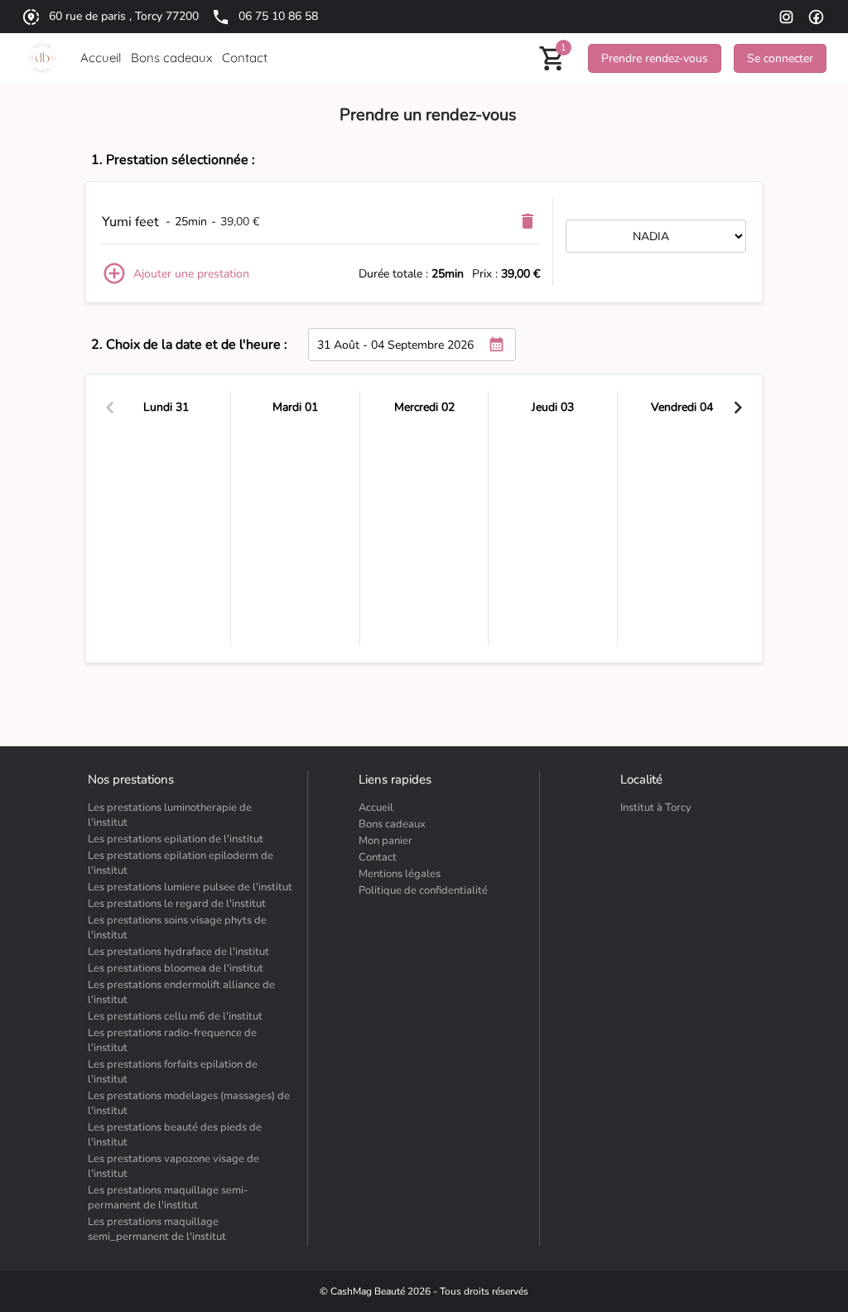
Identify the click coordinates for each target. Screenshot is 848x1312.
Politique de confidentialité (423, 890)
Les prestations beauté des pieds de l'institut (175, 1135)
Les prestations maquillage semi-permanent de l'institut (168, 1198)
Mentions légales (400, 873)
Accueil (376, 807)
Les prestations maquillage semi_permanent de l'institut (157, 1229)
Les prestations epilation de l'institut (175, 839)
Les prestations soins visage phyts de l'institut (177, 928)
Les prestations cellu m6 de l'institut (175, 1016)
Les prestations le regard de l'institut (177, 903)
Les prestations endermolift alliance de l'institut (181, 992)
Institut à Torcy (655, 807)
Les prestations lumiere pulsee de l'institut (190, 887)
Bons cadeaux (392, 824)
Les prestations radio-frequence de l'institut (172, 1040)
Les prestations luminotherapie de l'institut (170, 815)
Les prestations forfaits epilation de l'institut (173, 1072)
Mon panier (385, 840)
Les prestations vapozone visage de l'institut (173, 1166)
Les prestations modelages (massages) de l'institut (189, 1103)
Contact (378, 857)
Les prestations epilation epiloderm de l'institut (180, 863)
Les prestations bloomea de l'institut (175, 968)
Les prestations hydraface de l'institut (178, 951)
